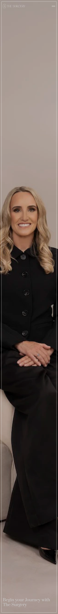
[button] (53, 6)
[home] (14, 6)
